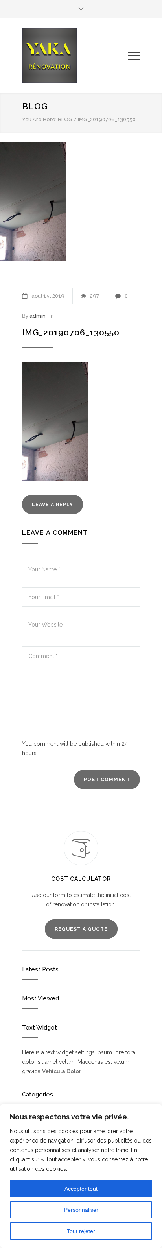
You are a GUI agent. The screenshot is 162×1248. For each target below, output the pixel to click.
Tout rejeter (81, 1231)
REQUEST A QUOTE (81, 929)
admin (37, 316)
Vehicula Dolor (61, 1071)
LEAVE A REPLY (52, 504)
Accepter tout (81, 1188)
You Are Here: (39, 119)
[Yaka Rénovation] (75, 55)
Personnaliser (81, 1210)
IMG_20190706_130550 (71, 332)
